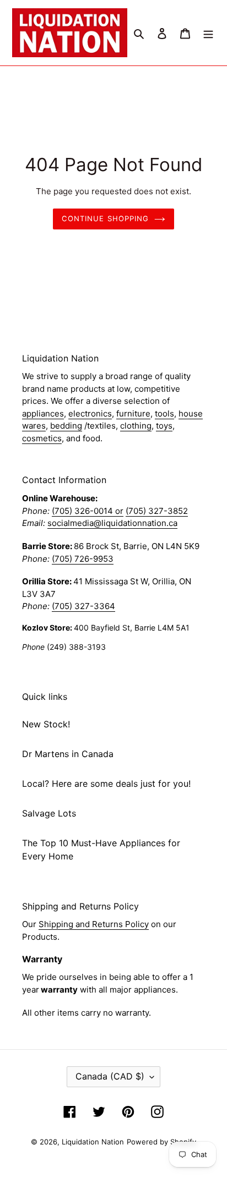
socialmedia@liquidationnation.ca (112, 523)
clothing (136, 425)
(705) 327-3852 (157, 511)
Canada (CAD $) (109, 1076)
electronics (90, 413)
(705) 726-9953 (83, 559)
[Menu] (208, 32)
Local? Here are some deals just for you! (106, 783)
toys (164, 425)
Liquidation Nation (93, 1141)
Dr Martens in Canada (68, 753)
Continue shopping (105, 218)
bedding (66, 425)
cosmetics (42, 438)
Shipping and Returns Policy (94, 924)
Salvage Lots (49, 813)
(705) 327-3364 (83, 606)
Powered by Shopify (161, 1141)
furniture (133, 413)
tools (164, 413)
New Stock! (46, 724)
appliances (43, 413)
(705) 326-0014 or (87, 511)
